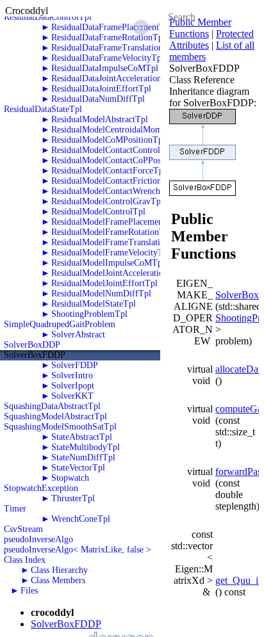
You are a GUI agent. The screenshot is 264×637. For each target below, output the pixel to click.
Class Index (24, 560)
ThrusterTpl (73, 498)
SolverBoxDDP (32, 345)
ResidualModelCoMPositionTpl (108, 140)
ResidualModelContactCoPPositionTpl (120, 160)
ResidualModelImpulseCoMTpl (108, 263)
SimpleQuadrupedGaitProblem (59, 324)
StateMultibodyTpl (85, 447)
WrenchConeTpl (80, 519)
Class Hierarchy (59, 570)
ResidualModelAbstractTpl (99, 119)
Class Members (58, 580)
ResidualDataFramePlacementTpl (111, 27)
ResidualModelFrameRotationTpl (111, 232)
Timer (15, 508)
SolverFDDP (74, 365)
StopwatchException (41, 488)
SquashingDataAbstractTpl (52, 406)
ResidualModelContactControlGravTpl (121, 150)
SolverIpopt (72, 386)
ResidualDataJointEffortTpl (101, 88)
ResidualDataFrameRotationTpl (108, 37)
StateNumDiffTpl (83, 457)
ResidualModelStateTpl (93, 304)
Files (29, 590)
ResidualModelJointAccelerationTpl (116, 273)
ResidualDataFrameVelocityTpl (107, 58)
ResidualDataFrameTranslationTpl (113, 47)
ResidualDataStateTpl (43, 109)
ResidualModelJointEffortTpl (104, 283)
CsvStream (23, 529)
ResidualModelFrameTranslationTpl (116, 242)
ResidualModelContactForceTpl (108, 170)
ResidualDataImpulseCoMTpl (104, 68)
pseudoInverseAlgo (38, 539)
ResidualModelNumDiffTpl (101, 293)
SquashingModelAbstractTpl (55, 416)
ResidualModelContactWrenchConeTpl (121, 191)
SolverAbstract (78, 334)
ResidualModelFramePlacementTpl (114, 222)
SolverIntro (72, 375)
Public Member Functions (200, 28)
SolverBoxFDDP (34, 355)
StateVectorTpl (78, 467)
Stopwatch (70, 478)
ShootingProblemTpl (89, 314)
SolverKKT (72, 396)
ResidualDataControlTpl (48, 17)
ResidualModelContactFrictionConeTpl (122, 181)
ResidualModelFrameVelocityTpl (110, 252)
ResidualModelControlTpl (98, 211)
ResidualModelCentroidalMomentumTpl (124, 129)
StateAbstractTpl (81, 437)
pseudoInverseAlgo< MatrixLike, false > (77, 549)
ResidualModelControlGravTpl (107, 201)
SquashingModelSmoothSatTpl (60, 426)
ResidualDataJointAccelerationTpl (112, 78)
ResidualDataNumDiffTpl (98, 99)
